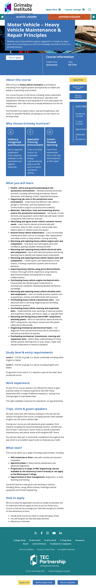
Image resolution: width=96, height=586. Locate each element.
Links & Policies (39, 544)
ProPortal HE (50, 540)
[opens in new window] (48, 560)
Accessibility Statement (66, 549)
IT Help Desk (65, 540)
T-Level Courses (79, 122)
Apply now (24, 582)
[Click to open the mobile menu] (89, 9)
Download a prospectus (81, 136)
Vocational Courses (80, 114)
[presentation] (2, 17)
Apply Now (51, 9)
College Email (19, 540)
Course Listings (73, 9)
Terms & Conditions (26, 549)
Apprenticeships (81, 129)
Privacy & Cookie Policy (46, 549)
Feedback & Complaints (60, 544)
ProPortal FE (35, 540)
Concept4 (66, 571)
